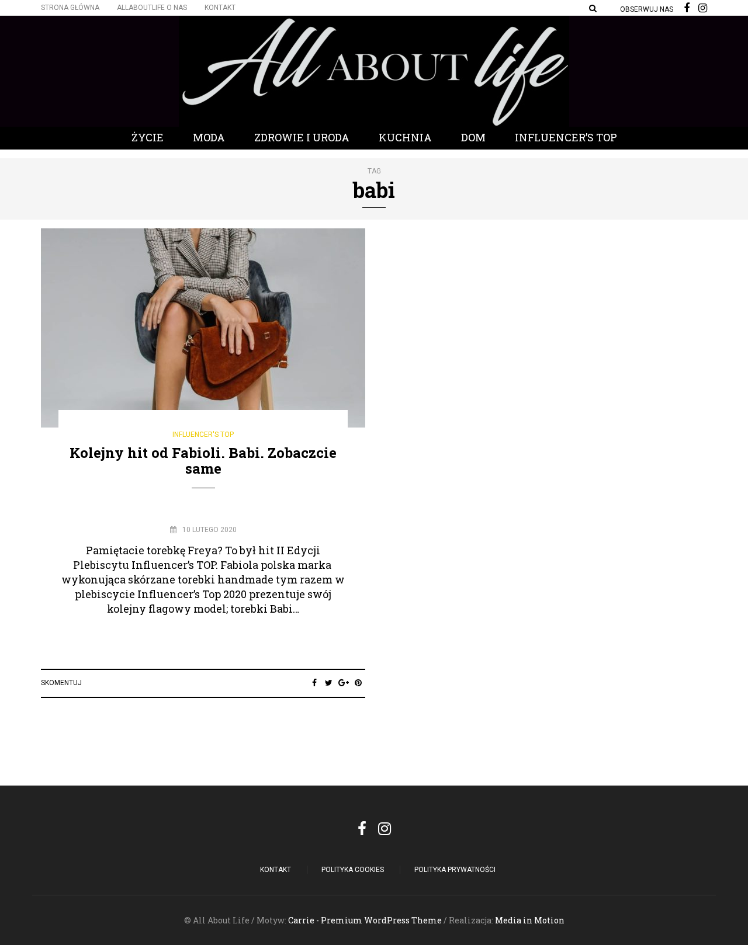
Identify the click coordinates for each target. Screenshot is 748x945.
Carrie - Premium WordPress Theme (365, 920)
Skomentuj (61, 683)
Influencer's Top (203, 434)
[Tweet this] (328, 683)
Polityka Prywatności (455, 870)
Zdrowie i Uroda (301, 137)
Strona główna (70, 8)
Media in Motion (530, 920)
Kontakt (220, 8)
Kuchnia (405, 137)
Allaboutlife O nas (152, 8)
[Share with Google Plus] (343, 683)
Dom (473, 137)
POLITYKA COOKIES (352, 870)
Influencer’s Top (566, 137)
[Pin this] (358, 683)
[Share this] (314, 683)
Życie (147, 137)
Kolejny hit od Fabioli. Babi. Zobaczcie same (203, 460)
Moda (209, 137)
